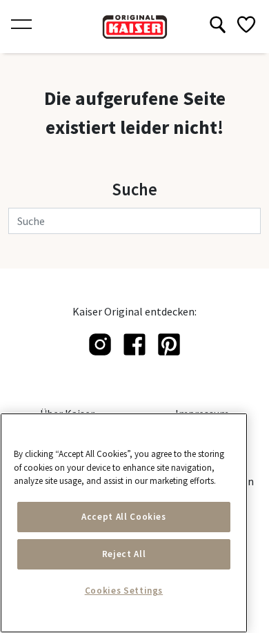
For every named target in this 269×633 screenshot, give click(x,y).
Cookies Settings (124, 590)
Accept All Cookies (123, 517)
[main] (124, 523)
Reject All (124, 554)
